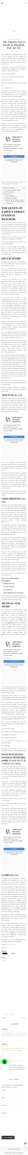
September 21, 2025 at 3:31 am (15, 1061)
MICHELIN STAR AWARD (11, 198)
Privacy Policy (8, 1153)
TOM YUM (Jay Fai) (10, 195)
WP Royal (17, 1149)
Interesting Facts (11, 944)
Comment (4, 1113)
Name (4, 1090)
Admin (4, 1018)
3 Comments (23, 1018)
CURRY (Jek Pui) (9, 203)
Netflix (7, 947)
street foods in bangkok (8, 1014)
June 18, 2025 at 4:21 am (7, 1045)
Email (3, 1097)
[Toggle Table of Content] (23, 188)
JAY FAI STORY (7, 193)
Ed (9, 1059)
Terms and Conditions (18, 1153)
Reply (10, 1063)
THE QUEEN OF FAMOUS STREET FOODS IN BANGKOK (12, 191)
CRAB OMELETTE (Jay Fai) (11, 197)
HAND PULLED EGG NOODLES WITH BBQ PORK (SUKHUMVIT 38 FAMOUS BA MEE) (15, 200)
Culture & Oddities (14, 39)
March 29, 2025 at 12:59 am (7, 1030)
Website (4, 1105)
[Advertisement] (14, 14)
